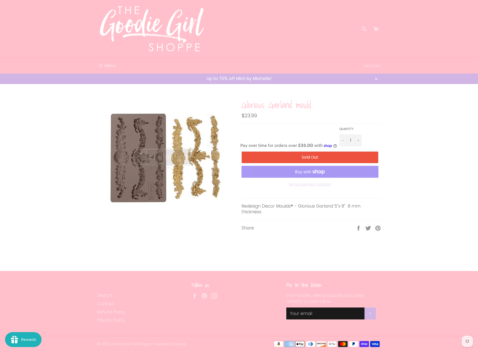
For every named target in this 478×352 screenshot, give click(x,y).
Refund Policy (111, 312)
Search (104, 295)
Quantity (346, 129)
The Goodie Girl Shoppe (131, 344)
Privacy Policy (111, 320)
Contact (106, 304)
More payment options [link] (310, 184)
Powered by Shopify (169, 344)
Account (372, 66)
